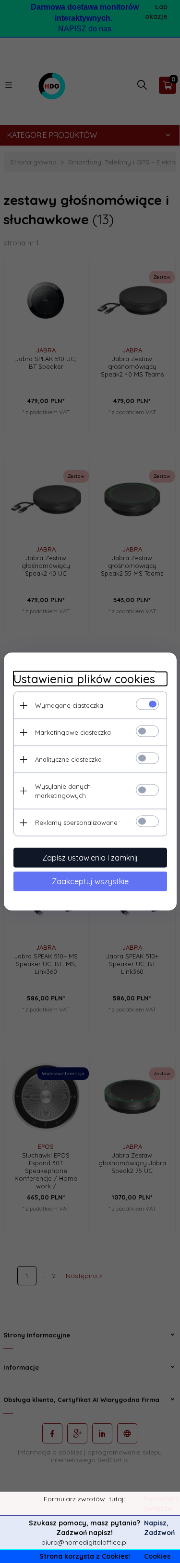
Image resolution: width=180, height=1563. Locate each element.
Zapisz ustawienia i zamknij (90, 857)
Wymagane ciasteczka (69, 705)
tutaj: (117, 1499)
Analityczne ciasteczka (68, 759)
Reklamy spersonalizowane (76, 822)
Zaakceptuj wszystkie (90, 881)
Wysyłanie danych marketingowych (63, 790)
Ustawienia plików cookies (84, 679)
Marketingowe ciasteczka (73, 732)
